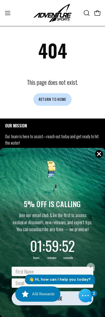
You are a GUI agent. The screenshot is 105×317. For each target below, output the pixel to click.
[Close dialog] (99, 154)
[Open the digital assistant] (85, 295)
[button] (86, 13)
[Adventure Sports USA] (52, 13)
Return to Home (52, 99)
